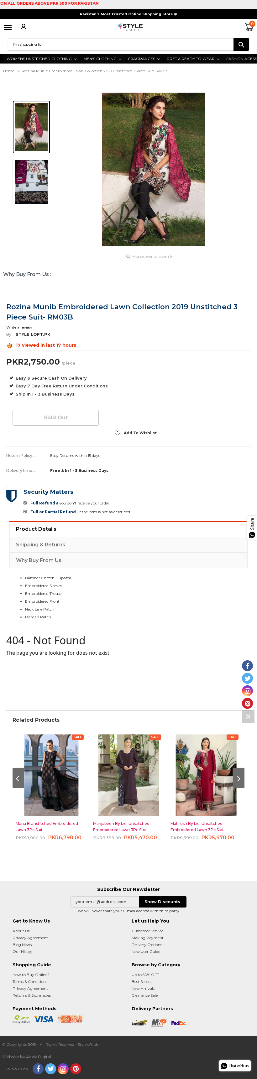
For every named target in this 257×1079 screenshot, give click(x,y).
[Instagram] (63, 1068)
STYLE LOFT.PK (33, 334)
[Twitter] (50, 1068)
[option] (153, 169)
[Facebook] (38, 1068)
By (8, 334)
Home (8, 71)
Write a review (19, 327)
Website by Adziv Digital (26, 1056)
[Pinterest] (75, 1068)
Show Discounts (162, 901)
